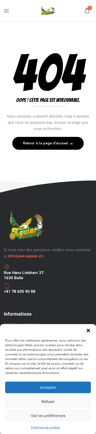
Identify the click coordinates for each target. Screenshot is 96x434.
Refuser (48, 401)
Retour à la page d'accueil (46, 143)
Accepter (48, 387)
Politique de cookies (45, 427)
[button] (88, 330)
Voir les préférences (48, 415)
